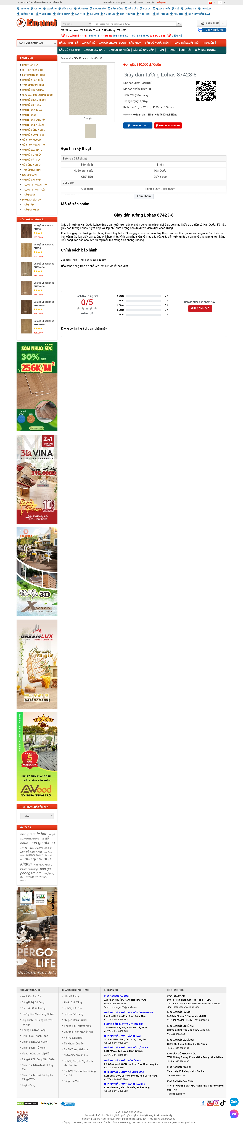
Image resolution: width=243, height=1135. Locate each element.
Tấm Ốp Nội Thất (32, 170)
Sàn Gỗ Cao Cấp (31, 180)
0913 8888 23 (121, 1067)
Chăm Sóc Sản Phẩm (76, 1055)
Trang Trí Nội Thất (179, 50)
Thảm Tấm (28, 205)
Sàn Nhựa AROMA (32, 110)
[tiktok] (223, 1103)
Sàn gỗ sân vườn (31, 852)
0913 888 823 (121, 1091)
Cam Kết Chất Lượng (34, 1008)
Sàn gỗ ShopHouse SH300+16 (44, 265)
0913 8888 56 (199, 1003)
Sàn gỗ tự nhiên (119, 50)
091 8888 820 (121, 1043)
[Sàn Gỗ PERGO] (37, 978)
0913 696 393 (121, 1019)
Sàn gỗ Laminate (94, 50)
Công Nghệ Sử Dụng (33, 1002)
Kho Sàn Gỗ (107, 1115)
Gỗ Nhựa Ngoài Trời (34, 145)
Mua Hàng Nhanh (169, 125)
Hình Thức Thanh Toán (35, 1035)
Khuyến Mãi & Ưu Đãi (75, 1020)
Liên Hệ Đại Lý (71, 996)
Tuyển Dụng (28, 1085)
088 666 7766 (121, 1079)
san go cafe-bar (33, 834)
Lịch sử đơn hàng (73, 1014)
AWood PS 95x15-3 (43, 865)
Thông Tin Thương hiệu (77, 1025)
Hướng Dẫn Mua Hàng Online (38, 1014)
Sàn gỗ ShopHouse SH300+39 (44, 323)
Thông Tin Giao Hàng (34, 1030)
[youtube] (210, 1103)
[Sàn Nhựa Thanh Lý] (37, 433)
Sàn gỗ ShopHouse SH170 (44, 227)
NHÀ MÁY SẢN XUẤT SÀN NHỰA (122, 1035)
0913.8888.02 (140, 35)
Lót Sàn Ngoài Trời (33, 75)
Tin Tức (150, 2)
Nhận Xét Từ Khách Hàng (162, 114)
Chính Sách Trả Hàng (34, 1047)
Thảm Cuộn (29, 195)
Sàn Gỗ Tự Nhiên (31, 155)
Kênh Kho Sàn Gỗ (31, 996)
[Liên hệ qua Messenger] (234, 1114)
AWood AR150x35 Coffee (42, 848)
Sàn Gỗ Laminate (32, 150)
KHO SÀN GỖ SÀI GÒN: (117, 996)
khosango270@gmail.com (124, 1007)
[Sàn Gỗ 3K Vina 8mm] (37, 526)
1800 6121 (94, 35)
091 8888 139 (121, 1055)
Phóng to (88, 118)
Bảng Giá (162, 2)
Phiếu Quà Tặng (73, 1002)
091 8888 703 (214, 1003)
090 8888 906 (182, 1061)
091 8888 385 (178, 1034)
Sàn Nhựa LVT (30, 115)
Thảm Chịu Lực (31, 210)
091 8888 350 (178, 1075)
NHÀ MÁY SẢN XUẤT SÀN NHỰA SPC (124, 1084)
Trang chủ (66, 58)
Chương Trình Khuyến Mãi (78, 1031)
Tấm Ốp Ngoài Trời (33, 85)
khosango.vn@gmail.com (186, 1007)
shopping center (34, 855)
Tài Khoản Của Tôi (74, 1043)
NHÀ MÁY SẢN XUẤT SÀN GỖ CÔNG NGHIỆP (128, 1012)
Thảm (160, 50)
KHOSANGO (135, 1112)
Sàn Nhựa (135, 43)
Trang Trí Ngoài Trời (185, 43)
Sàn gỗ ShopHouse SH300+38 (44, 304)
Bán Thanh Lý (30, 65)
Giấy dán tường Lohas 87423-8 (88, 58)
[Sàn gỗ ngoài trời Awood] (37, 803)
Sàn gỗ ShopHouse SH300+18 (44, 284)
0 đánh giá (139, 114)
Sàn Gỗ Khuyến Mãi (33, 90)
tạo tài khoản (55, 2)
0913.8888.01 (121, 35)
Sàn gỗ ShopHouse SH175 (44, 246)
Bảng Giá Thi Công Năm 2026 (38, 1059)
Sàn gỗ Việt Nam (69, 50)
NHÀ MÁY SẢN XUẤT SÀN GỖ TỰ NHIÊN (126, 1047)
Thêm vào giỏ (139, 125)
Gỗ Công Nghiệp (31, 165)
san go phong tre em (35, 871)
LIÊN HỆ (177, 35)
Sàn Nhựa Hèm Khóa (33, 120)
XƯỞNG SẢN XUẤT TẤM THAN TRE (123, 1024)
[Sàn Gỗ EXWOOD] (37, 618)
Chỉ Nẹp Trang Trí (32, 70)
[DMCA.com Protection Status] (27, 1103)
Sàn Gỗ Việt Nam (31, 105)
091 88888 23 (119, 1003)
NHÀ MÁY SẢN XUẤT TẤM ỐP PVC (123, 1060)
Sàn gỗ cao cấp (143, 50)
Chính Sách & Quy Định (34, 1041)
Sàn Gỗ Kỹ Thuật (32, 160)
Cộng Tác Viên (72, 1081)
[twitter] (216, 1103)
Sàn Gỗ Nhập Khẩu (32, 80)
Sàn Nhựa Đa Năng (33, 125)
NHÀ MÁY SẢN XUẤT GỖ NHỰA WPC (124, 1072)
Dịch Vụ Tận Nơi (73, 1008)
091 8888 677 (178, 1094)
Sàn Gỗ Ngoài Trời (157, 43)
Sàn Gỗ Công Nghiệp (34, 130)
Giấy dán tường (205, 50)
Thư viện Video (135, 2)
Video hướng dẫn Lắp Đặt (36, 1053)
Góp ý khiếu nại (214, 29)
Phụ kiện (208, 43)
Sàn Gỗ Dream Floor (112, 43)
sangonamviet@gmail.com (181, 1122)
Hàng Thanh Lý (68, 43)
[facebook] (203, 1103)
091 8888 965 (121, 1031)
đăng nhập (39, 2)
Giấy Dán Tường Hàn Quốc (37, 95)
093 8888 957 (182, 1048)
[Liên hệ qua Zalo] (234, 1101)
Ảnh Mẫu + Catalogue (114, 2)
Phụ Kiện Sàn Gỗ (31, 200)
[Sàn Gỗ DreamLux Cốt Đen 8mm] (37, 710)
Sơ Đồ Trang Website (76, 1049)
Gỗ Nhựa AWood (31, 140)
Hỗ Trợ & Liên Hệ (73, 1037)
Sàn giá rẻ (88, 43)
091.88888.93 (202, 1020)
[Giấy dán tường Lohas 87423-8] (90, 137)
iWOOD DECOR (29, 175)
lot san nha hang (29, 869)
